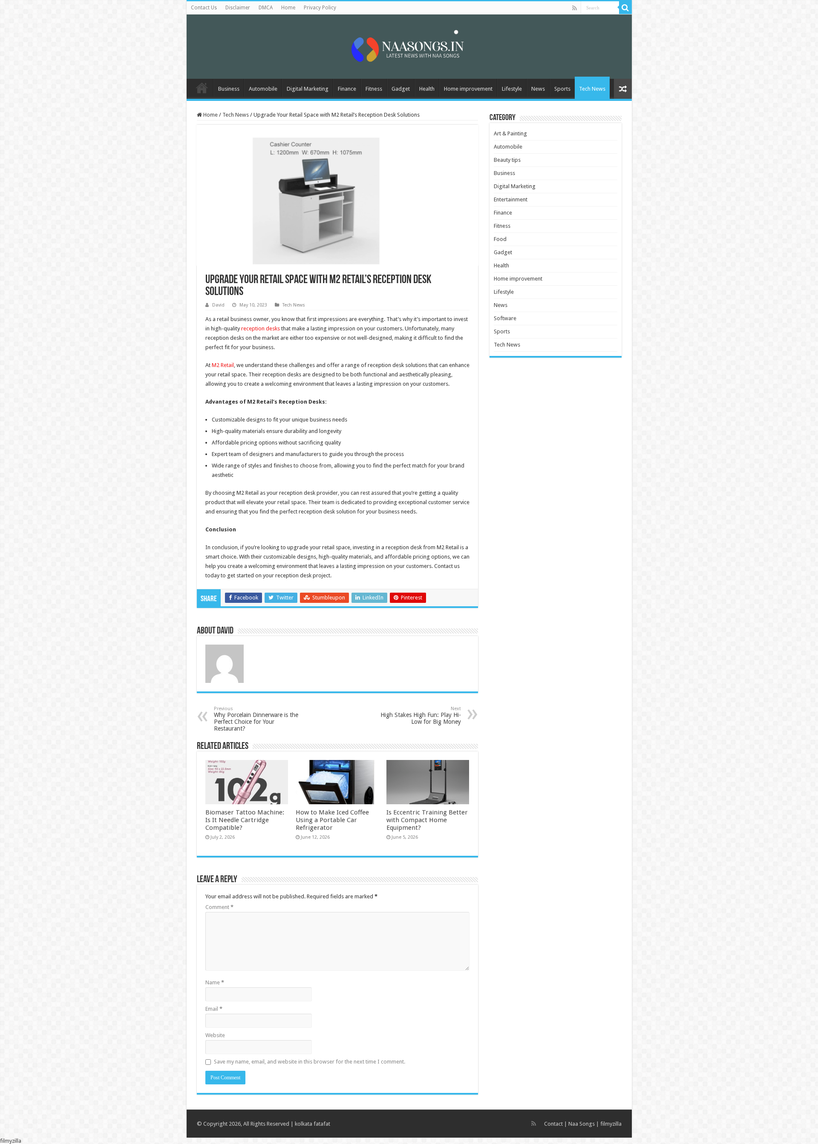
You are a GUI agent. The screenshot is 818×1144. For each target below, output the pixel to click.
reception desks (260, 328)
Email (213, 1009)
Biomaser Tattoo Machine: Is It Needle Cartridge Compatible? (244, 820)
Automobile (263, 89)
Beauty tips (507, 160)
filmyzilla (611, 1124)
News (538, 89)
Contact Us (204, 8)
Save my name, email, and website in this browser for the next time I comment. (309, 1061)
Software (505, 318)
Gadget (401, 89)
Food (500, 239)
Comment (219, 907)
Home (288, 8)
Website (215, 1035)
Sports (562, 89)
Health (427, 89)
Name (214, 982)
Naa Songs (581, 1124)
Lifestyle (512, 89)
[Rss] (574, 8)
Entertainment (510, 199)
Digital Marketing (307, 89)
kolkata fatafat (312, 1124)
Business (228, 89)
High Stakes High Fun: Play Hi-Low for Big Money (420, 715)
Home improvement (468, 89)
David (218, 305)
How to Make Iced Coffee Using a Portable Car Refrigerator (332, 820)
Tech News (592, 89)
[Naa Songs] (409, 45)
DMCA (266, 8)
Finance (347, 89)
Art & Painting (510, 133)
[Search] (625, 7)
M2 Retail (223, 365)
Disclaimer (237, 8)
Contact (553, 1124)
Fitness (374, 89)
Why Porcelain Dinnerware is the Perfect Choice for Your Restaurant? (256, 719)
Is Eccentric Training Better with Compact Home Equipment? (427, 820)
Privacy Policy (320, 8)
